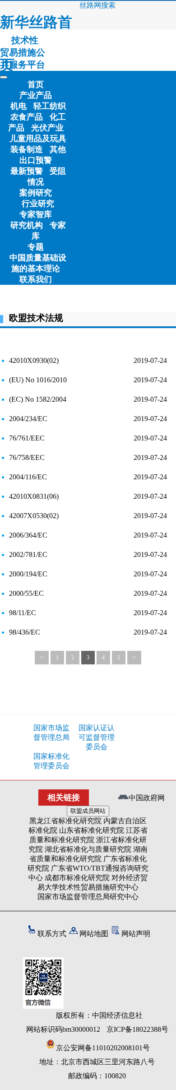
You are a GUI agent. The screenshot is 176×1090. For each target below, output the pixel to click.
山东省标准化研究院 (91, 830)
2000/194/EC (28, 574)
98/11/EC (22, 613)
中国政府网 (147, 798)
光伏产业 (47, 127)
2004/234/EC (28, 418)
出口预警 (35, 160)
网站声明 (135, 933)
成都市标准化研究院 (77, 877)
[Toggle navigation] (3, 77)
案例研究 (35, 192)
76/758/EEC (27, 457)
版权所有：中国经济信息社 (99, 1015)
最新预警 (26, 171)
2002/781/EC (28, 554)
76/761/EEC (27, 438)
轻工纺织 (49, 106)
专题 (36, 246)
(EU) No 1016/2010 (38, 380)
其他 (58, 149)
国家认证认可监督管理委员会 (97, 737)
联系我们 (35, 279)
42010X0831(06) (34, 496)
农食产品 (26, 116)
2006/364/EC (28, 535)
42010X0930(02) (34, 360)
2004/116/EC (28, 477)
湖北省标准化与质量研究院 (88, 849)
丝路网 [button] (90, 5)
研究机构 (26, 225)
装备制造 (26, 149)
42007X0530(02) (34, 515)
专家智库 (35, 214)
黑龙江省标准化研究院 (65, 821)
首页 (36, 84)
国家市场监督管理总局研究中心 (88, 896)
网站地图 (93, 933)
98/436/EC (24, 632)
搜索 (108, 5)
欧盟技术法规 (36, 318)
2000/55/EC (26, 593)
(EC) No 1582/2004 (37, 399)
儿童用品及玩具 (37, 138)
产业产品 (35, 95)
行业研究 (38, 203)
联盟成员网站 (88, 810)
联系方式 (51, 933)
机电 (18, 106)
